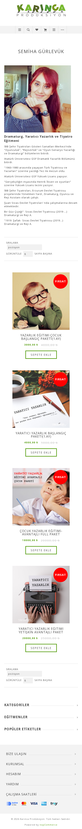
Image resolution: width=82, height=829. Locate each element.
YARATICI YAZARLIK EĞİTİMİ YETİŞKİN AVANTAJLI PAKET (41, 630)
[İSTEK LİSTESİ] (36, 30)
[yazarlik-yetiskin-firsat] (41, 399)
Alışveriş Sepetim (45, 30)
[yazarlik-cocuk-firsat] (41, 301)
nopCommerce (48, 824)
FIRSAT (60, 281)
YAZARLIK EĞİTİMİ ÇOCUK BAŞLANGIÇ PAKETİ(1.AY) (41, 337)
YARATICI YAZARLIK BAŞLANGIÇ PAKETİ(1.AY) (41, 435)
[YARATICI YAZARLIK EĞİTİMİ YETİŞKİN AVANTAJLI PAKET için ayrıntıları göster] (41, 594)
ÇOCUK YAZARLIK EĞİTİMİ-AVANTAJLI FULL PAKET (41, 532)
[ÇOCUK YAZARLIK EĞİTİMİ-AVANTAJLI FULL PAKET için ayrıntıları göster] (41, 497)
